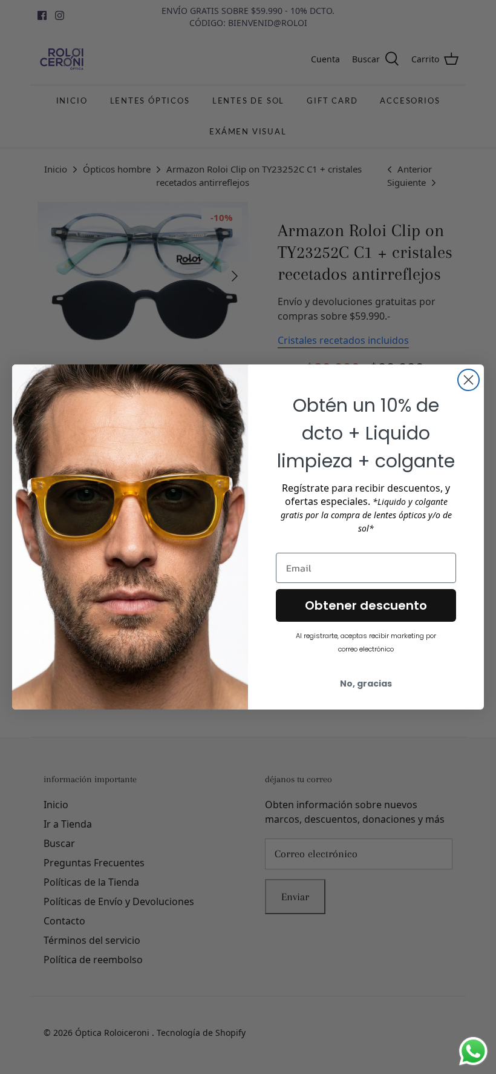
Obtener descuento (366, 605)
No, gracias (366, 683)
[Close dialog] (468, 379)
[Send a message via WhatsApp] (473, 1051)
